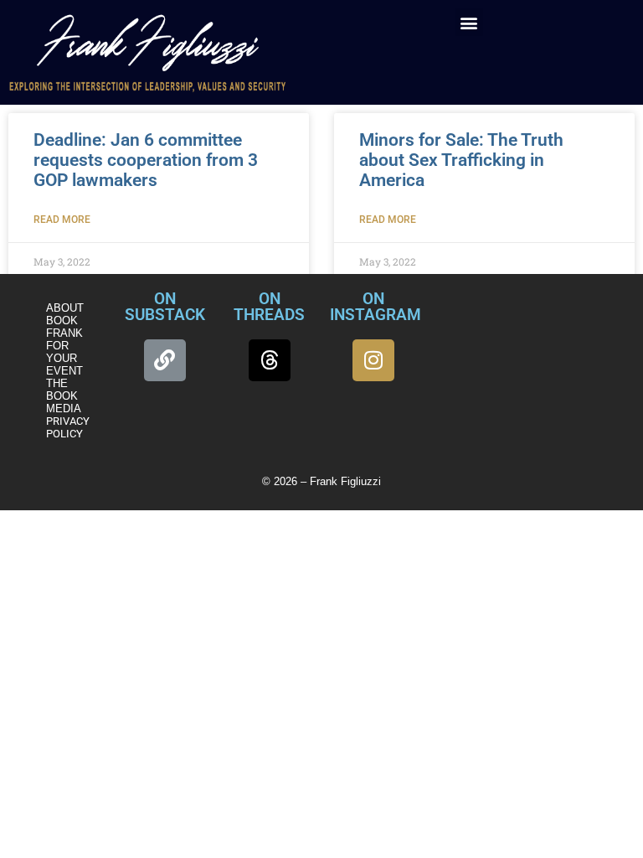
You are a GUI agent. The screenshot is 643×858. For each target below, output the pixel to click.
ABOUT (65, 308)
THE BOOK (62, 389)
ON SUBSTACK (165, 306)
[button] (469, 22)
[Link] (165, 360)
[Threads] (270, 360)
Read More (61, 219)
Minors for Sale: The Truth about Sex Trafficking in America (461, 160)
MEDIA (63, 408)
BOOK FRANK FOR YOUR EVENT (64, 345)
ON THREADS (269, 306)
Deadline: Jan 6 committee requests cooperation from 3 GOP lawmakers (145, 160)
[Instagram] (373, 360)
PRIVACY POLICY (68, 427)
